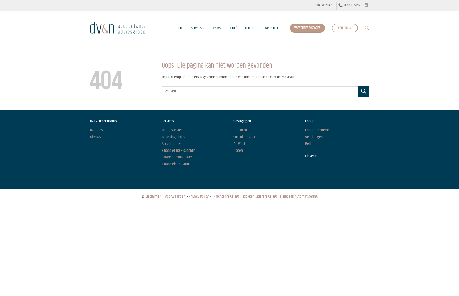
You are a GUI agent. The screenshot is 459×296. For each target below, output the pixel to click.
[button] (324, 5)
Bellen (309, 143)
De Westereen (243, 143)
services (196, 28)
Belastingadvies (173, 137)
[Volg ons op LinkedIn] (366, 5)
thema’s (233, 28)
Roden (238, 150)
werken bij (272, 28)
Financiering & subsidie (179, 150)
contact (250, 28)
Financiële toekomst (177, 164)
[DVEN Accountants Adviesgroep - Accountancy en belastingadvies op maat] (117, 28)
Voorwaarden (175, 196)
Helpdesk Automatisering (299, 196)
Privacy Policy (199, 196)
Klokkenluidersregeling (260, 196)
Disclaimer (153, 196)
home (180, 28)
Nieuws (95, 211)
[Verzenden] (363, 91)
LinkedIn (311, 156)
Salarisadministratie (177, 157)
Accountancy (171, 143)
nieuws (216, 28)
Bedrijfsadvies (172, 130)
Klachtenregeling (226, 196)
